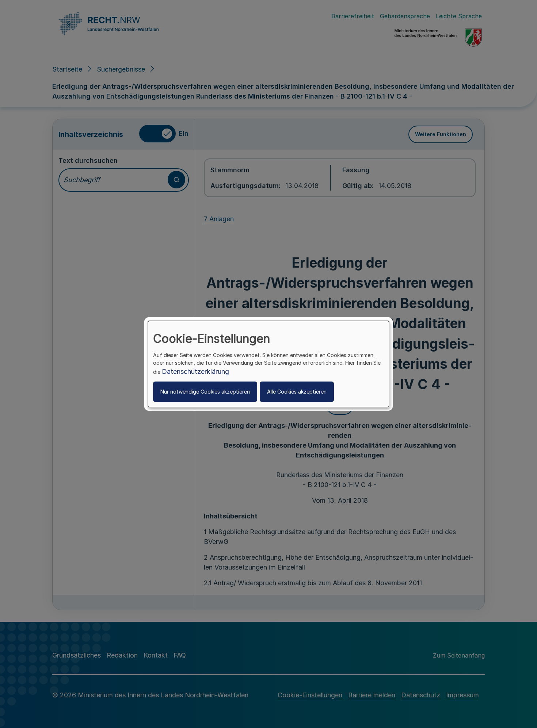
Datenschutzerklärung (195, 371)
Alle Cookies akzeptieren (297, 391)
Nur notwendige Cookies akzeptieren (205, 391)
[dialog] (268, 364)
